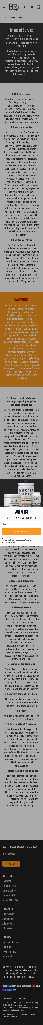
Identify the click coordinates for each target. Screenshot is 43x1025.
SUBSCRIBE (21, 531)
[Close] (33, 481)
